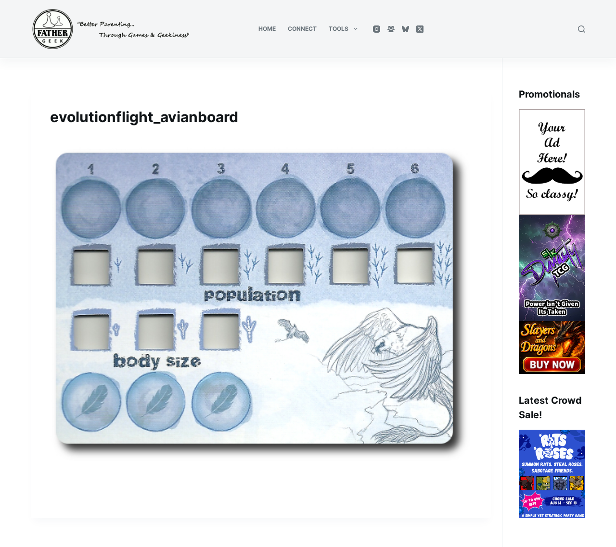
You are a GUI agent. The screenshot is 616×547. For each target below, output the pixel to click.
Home (267, 28)
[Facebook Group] (391, 29)
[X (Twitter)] (420, 29)
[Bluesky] (405, 29)
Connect (302, 28)
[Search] (581, 29)
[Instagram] (376, 29)
